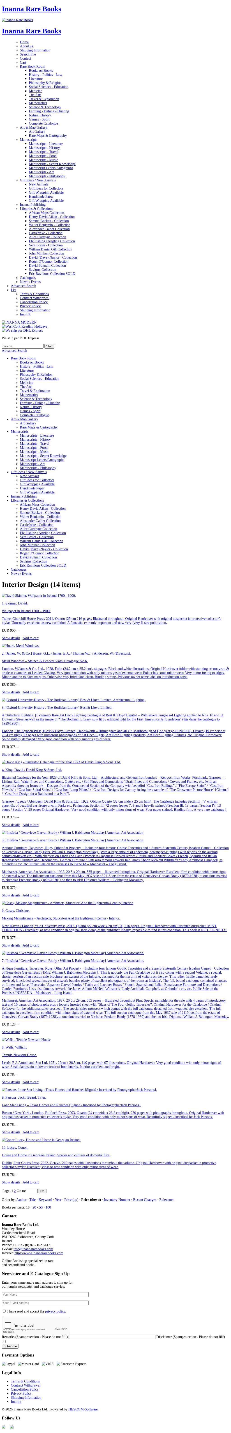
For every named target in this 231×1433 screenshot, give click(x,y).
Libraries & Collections (36, 209)
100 (48, 1207)
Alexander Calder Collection (49, 229)
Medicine (35, 91)
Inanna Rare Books (31, 9)
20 (34, 1207)
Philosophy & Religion (45, 83)
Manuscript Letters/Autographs (51, 168)
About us (26, 46)
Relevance (166, 1199)
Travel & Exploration (44, 99)
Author (21, 1199)
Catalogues (28, 278)
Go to (21, 1191)
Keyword (45, 1199)
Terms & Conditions (34, 294)
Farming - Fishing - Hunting (49, 111)
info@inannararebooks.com (33, 1249)
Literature (36, 79)
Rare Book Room (32, 66)
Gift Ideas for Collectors (46, 188)
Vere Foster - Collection (46, 245)
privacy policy (55, 1311)
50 (41, 1207)
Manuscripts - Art (41, 172)
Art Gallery (37, 131)
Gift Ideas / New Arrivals (38, 180)
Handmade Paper (41, 196)
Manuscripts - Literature (46, 144)
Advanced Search (23, 286)
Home (24, 42)
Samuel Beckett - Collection (49, 221)
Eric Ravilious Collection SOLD (52, 273)
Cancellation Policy (34, 302)
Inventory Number (117, 1199)
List (13, 290)
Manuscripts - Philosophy (47, 176)
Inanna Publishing (33, 204)
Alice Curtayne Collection (47, 237)
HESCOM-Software (83, 1409)
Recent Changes (144, 1199)
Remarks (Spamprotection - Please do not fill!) (35, 1337)
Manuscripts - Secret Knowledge (52, 164)
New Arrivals (38, 184)
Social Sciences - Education (48, 87)
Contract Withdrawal (34, 298)
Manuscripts (28, 139)
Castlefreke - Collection (45, 233)
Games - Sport (39, 119)
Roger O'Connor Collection (48, 261)
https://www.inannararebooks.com (38, 1253)
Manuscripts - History (44, 148)
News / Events (30, 282)
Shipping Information (35, 50)
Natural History (40, 115)
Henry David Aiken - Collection (52, 217)
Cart (23, 62)
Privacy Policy (30, 306)
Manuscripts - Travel (43, 152)
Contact (25, 58)
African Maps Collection (46, 213)
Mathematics (38, 103)
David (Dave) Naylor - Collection (53, 257)
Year (58, 1199)
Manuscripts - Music (43, 160)
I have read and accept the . (36, 1311)
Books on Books (41, 70)
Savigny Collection (42, 269)
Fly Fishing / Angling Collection (52, 241)
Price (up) (71, 1199)
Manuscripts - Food (43, 156)
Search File (28, 54)
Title (32, 1199)
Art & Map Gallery (33, 127)
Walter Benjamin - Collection (49, 225)
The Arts (35, 95)
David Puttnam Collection (47, 265)
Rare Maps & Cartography (48, 135)
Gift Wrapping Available (46, 192)
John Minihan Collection (46, 253)
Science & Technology (45, 107)
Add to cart (31, 638)
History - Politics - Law (45, 74)
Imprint (25, 314)
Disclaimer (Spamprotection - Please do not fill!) (190, 1337)
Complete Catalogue (43, 123)
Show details (11, 638)
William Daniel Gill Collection (50, 249)
